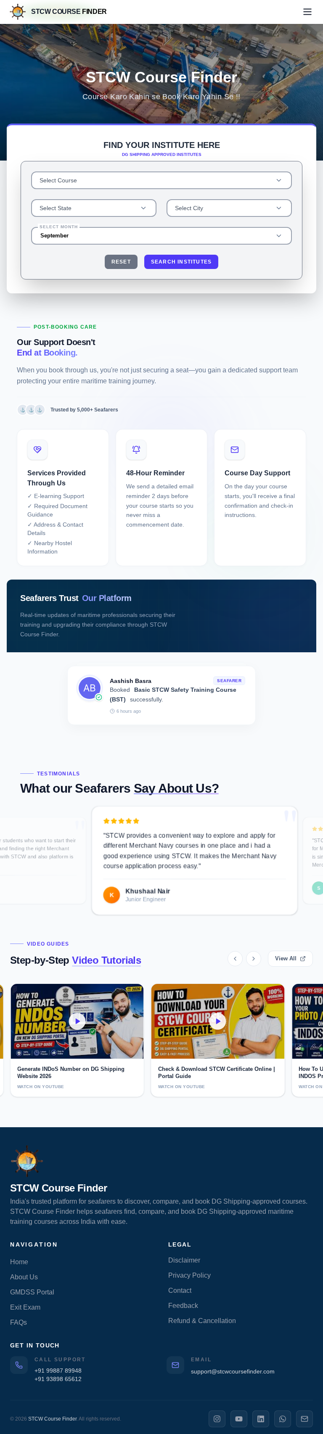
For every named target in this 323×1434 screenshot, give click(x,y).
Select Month (59, 226)
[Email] (304, 1418)
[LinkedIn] (260, 1418)
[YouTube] (238, 1418)
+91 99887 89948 (58, 1370)
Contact (179, 1290)
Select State (55, 208)
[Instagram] (217, 1418)
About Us (24, 1277)
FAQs (18, 1322)
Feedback (183, 1305)
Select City (189, 208)
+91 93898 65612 (58, 1379)
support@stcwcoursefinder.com (233, 1371)
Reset (121, 262)
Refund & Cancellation (202, 1320)
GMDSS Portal (32, 1292)
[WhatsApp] (282, 1418)
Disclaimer (184, 1260)
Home (19, 1261)
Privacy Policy (189, 1275)
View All (286, 958)
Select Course (58, 180)
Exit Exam (25, 1307)
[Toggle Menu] (307, 12)
